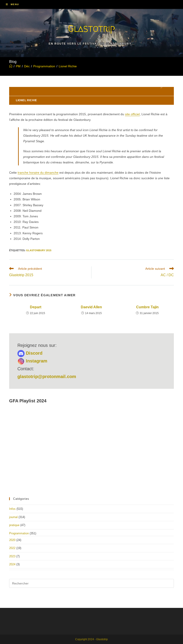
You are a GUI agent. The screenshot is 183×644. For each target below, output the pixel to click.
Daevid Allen (91, 307)
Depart (35, 307)
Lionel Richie (68, 66)
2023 (12, 556)
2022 (12, 548)
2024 (12, 564)
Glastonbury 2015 (38, 250)
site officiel (132, 114)
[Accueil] (10, 66)
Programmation (19, 533)
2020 (12, 540)
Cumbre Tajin (147, 307)
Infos (12, 508)
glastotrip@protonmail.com (46, 376)
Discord (33, 353)
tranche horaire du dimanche (38, 172)
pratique (14, 525)
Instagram (36, 360)
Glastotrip (91, 28)
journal (13, 517)
